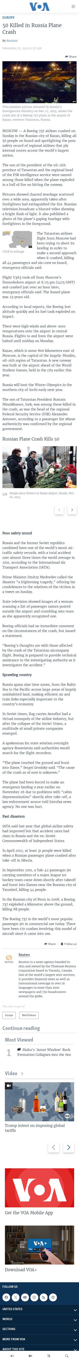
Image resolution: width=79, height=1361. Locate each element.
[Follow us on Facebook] (6, 1297)
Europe (8, 18)
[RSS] (43, 1297)
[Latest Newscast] (12, 1356)
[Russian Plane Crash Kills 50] (39, 467)
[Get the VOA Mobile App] (39, 1187)
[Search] (67, 1356)
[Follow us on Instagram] (34, 1297)
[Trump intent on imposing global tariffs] (39, 1101)
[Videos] (30, 1356)
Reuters (12, 41)
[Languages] (49, 1356)
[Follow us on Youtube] (25, 1297)
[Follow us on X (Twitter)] (15, 1297)
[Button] (71, 56)
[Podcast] (53, 1297)
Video (11, 1074)
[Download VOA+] (39, 1245)
